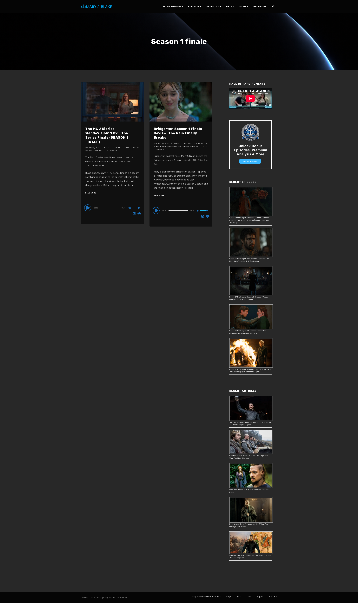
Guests (239, 596)
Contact (273, 596)
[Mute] (129, 208)
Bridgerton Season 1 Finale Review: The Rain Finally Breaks (178, 133)
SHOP (229, 6)
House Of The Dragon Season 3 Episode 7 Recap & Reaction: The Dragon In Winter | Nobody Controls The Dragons (249, 220)
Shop (249, 596)
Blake (107, 148)
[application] (112, 208)
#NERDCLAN (212, 6)
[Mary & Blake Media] (97, 6)
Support (261, 596)
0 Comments (113, 151)
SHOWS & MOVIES (172, 6)
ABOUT (242, 6)
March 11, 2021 (92, 148)
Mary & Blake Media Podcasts (206, 596)
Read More (90, 193)
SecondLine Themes (118, 597)
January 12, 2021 (161, 143)
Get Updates (260, 6)
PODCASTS (193, 6)
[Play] (88, 208)
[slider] (136, 210)
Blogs (228, 596)
